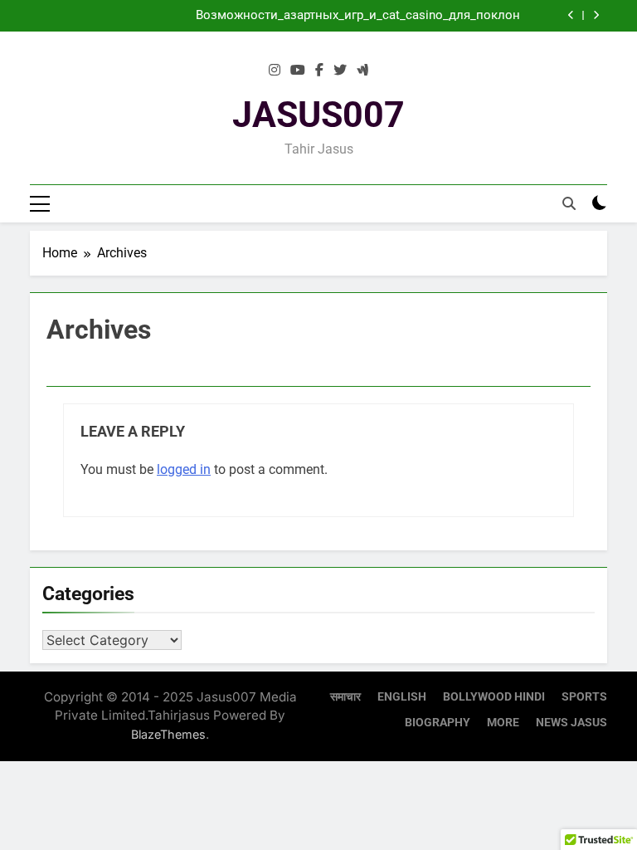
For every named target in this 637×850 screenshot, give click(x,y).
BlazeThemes (168, 734)
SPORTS (584, 697)
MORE (503, 723)
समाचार (345, 697)
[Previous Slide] (571, 15)
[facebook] (319, 71)
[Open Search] (569, 203)
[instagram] (274, 71)
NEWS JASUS (571, 723)
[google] (362, 71)
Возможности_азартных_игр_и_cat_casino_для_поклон (358, 15)
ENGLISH (401, 697)
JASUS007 (318, 114)
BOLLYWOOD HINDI (494, 697)
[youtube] (297, 71)
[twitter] (340, 71)
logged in (184, 469)
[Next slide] (596, 15)
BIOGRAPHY (437, 723)
